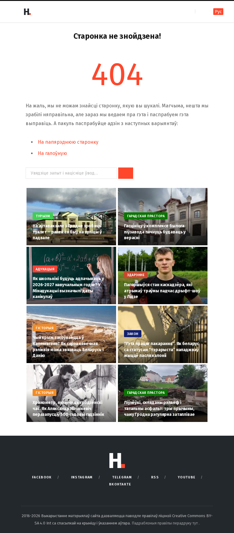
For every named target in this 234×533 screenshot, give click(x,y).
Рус (218, 11)
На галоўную (52, 153)
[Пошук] (200, 11)
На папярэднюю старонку (68, 142)
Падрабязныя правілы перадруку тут (165, 523)
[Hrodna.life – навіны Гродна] (27, 12)
